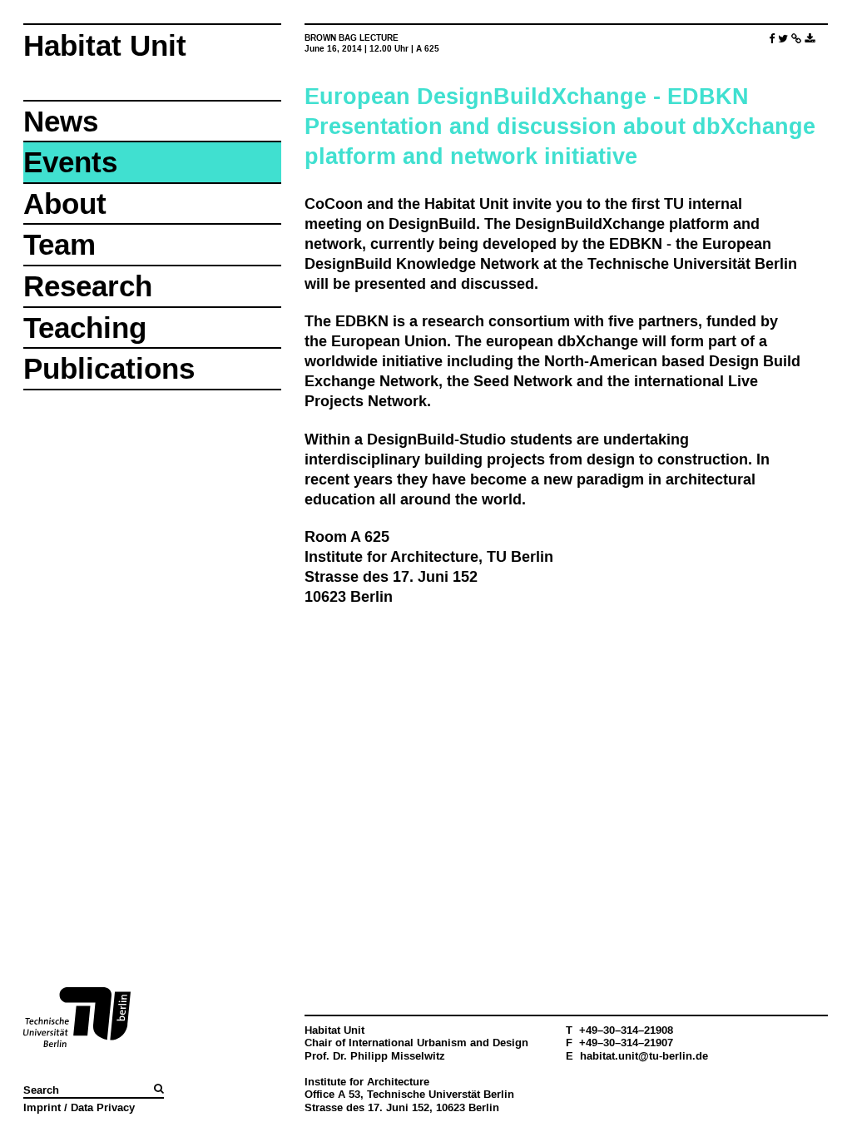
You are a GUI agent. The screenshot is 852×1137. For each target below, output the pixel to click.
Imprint (42, 1107)
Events (70, 161)
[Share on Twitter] (783, 38)
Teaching (84, 327)
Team (59, 244)
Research (87, 285)
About (64, 203)
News (60, 121)
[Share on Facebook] (772, 38)
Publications (109, 368)
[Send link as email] (796, 38)
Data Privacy (103, 1107)
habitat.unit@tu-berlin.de (644, 1056)
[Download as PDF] (810, 38)
